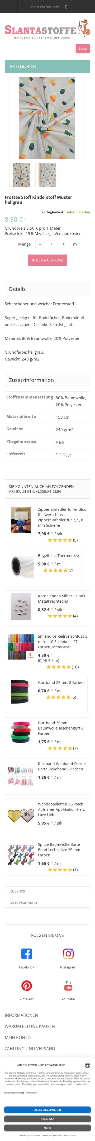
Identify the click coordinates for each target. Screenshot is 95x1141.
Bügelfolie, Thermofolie (58, 555)
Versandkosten (68, 233)
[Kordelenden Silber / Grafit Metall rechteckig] (21, 606)
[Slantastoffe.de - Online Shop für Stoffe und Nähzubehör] (48, 29)
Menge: (25, 244)
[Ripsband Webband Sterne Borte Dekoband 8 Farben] (21, 774)
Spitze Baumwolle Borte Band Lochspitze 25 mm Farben (59, 849)
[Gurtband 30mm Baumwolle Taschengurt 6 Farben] (21, 733)
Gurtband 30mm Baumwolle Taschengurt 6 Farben (60, 728)
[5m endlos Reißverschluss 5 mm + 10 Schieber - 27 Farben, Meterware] (21, 647)
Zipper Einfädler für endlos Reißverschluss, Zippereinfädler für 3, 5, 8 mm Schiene (62, 517)
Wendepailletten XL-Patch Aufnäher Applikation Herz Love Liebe (61, 809)
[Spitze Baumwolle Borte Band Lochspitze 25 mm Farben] (21, 855)
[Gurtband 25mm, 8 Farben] (21, 693)
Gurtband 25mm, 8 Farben (61, 682)
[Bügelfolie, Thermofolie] (21, 566)
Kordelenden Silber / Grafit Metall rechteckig (62, 598)
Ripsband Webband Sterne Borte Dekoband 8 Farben (62, 766)
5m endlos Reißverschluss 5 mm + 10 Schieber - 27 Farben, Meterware (62, 641)
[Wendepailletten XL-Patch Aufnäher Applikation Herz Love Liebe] (21, 814)
